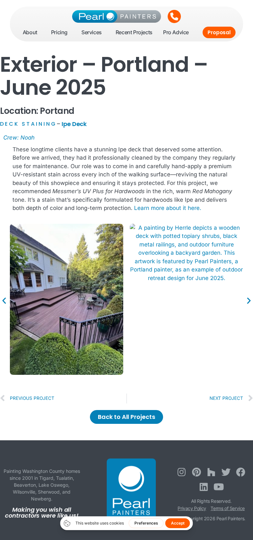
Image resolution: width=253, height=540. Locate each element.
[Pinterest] (196, 472)
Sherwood (49, 492)
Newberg (41, 498)
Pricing (59, 32)
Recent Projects (134, 32)
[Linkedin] (203, 486)
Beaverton (25, 485)
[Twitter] (226, 472)
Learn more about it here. (167, 208)
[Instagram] (181, 472)
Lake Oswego (53, 485)
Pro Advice (176, 32)
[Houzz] (211, 472)
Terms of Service (228, 508)
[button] (4, 300)
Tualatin (64, 478)
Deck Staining (28, 124)
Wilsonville (24, 492)
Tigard (46, 478)
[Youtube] (218, 486)
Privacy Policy (192, 508)
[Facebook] (240, 472)
